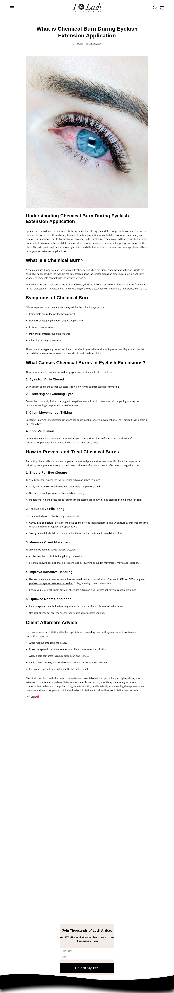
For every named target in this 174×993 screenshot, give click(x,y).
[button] (154, 7)
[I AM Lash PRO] (87, 8)
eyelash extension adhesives (58, 583)
